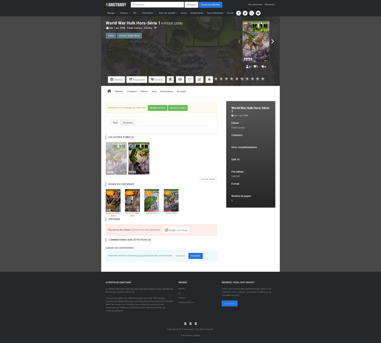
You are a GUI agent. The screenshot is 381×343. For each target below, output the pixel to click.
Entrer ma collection (210, 4)
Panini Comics (135, 28)
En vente (181, 91)
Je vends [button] (158, 80)
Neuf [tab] (115, 123)
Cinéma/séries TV (186, 303)
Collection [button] (118, 80)
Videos (144, 91)
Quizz (184, 13)
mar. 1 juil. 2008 (117, 28)
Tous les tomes (208, 179)
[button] (170, 79)
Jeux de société (166, 13)
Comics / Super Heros (129, 35)
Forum (230, 13)
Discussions (166, 91)
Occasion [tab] (128, 123)
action (111, 35)
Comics (124, 13)
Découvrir (191, 4)
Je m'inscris (229, 303)
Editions (119, 91)
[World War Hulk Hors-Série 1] (256, 41)
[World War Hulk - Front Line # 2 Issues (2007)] (171, 200)
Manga (110, 13)
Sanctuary (189, 329)
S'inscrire (270, 4)
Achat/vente (196, 13)
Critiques (132, 91)
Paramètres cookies (190, 335)
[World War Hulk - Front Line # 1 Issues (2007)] (151, 200)
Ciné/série (147, 13)
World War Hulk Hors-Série (131, 23)
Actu (154, 91)
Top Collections (215, 13)
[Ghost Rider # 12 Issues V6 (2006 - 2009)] (113, 200)
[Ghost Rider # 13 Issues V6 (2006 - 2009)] (132, 200)
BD (134, 13)
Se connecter (255, 4)
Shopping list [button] (138, 80)
